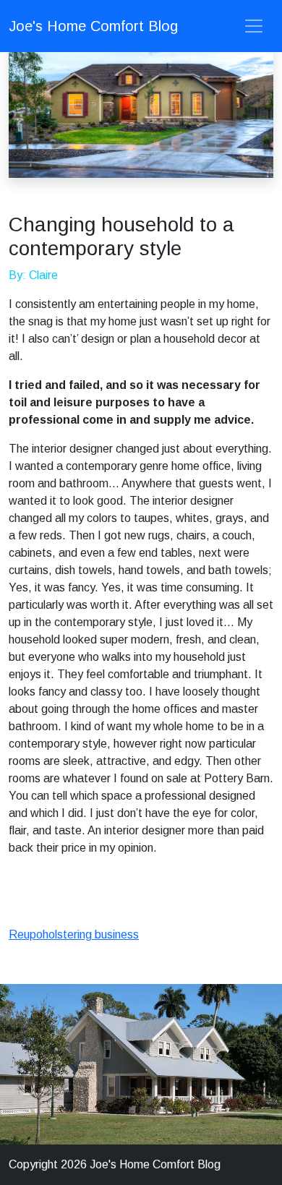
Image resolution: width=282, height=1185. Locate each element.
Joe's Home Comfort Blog (93, 26)
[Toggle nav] (253, 26)
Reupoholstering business (74, 934)
